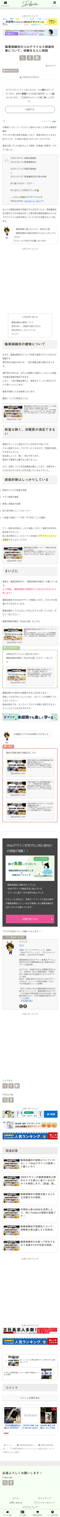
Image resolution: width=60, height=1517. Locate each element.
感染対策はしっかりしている (24, 330)
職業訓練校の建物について (23, 322)
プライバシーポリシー (44, 1502)
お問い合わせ (15, 1502)
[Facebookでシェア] (30, 57)
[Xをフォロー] (21, 1006)
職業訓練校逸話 (12, 70)
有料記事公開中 (27, 1000)
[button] (37, 57)
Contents (26, 317)
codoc (54, 121)
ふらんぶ (23, 942)
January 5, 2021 (32, 201)
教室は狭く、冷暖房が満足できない (26, 326)
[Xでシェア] (22, 57)
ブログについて (30, 1507)
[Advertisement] (30, 281)
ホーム (15, 1498)
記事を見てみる (30, 919)
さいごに (15, 334)
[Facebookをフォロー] (25, 1006)
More (21, 945)
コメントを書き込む (30, 1398)
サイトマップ (44, 1498)
